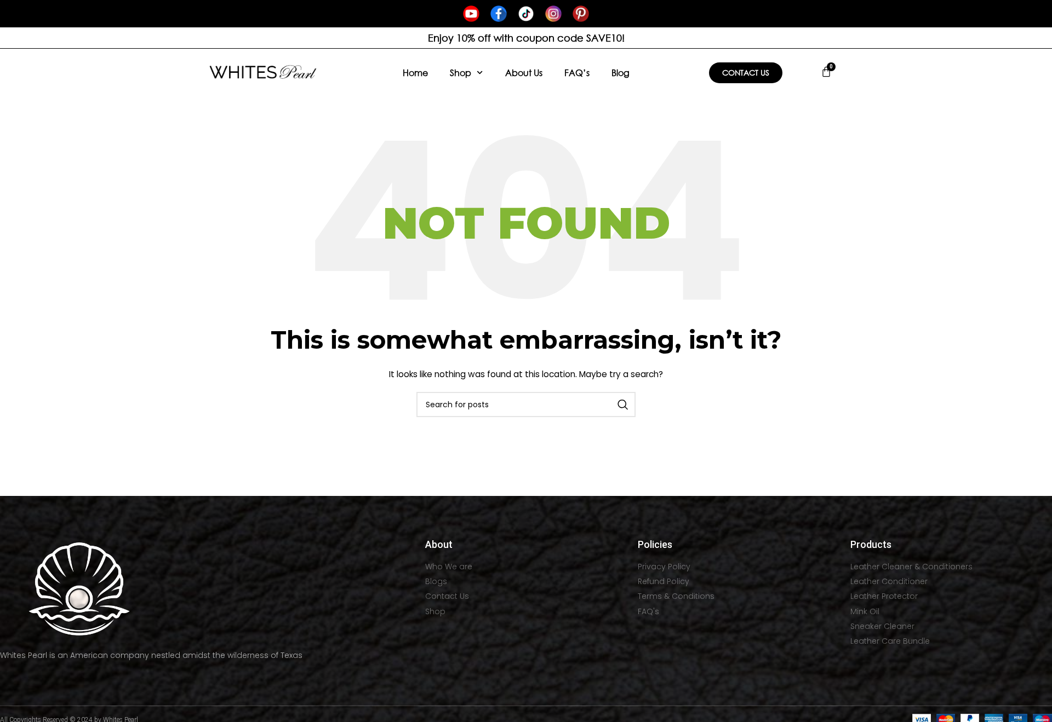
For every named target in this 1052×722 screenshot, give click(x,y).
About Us (523, 72)
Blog (620, 72)
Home (415, 72)
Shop (460, 72)
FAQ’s (577, 72)
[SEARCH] (623, 404)
